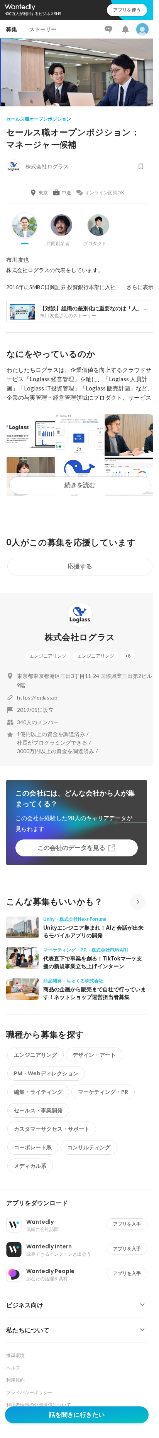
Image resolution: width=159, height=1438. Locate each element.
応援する (80, 566)
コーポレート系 (33, 1147)
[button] (79, 1203)
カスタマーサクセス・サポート (52, 1129)
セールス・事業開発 (38, 1110)
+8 (127, 656)
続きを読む (79, 485)
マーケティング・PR (103, 1092)
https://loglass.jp (37, 697)
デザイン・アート (94, 1055)
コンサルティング (88, 1147)
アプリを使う (127, 10)
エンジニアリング (47, 656)
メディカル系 (30, 1166)
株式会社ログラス (80, 637)
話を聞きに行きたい (77, 1414)
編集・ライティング (38, 1092)
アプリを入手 (127, 1224)
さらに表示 (140, 287)
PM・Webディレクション (46, 1073)
